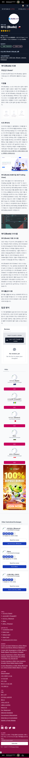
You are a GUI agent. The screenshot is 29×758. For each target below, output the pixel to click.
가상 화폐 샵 (4, 686)
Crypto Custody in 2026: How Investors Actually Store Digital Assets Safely (13, 662)
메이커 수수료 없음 (6, 684)
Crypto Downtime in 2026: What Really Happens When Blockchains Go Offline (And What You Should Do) (13, 656)
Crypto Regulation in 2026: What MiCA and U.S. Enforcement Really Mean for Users (14, 666)
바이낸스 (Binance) (14, 417)
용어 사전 (4, 694)
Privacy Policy (15, 747)
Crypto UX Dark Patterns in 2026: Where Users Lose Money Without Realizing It (14, 646)
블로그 (3, 700)
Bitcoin (18, 57)
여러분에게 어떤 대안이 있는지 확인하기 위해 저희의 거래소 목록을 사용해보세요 (14, 151)
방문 (14, 389)
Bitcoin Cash (4, 57)
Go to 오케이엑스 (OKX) (14, 589)
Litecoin (23, 57)
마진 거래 (4, 681)
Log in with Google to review (15, 340)
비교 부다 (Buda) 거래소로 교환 (10, 51)
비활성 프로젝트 (5, 705)
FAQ (2, 692)
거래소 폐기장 (5, 702)
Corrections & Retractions (9, 715)
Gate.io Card (6, 635)
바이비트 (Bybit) (14, 381)
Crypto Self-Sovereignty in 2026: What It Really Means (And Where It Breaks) (14, 651)
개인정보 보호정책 (6, 697)
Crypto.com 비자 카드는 (10, 640)
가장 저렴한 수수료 (6, 676)
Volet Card (6, 637)
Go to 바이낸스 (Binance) (14, 543)
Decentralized (5, 673)
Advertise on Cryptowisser (9, 718)
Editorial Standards (7, 713)
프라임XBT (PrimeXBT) (14, 399)
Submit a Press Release (8, 720)
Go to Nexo (14, 566)
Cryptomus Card (8, 629)
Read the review (14, 540)
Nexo (14, 436)
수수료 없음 (4, 678)
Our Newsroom (5, 710)
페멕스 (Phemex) (14, 454)
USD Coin (12, 57)
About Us (4, 707)
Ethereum (4, 59)
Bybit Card (6, 632)
